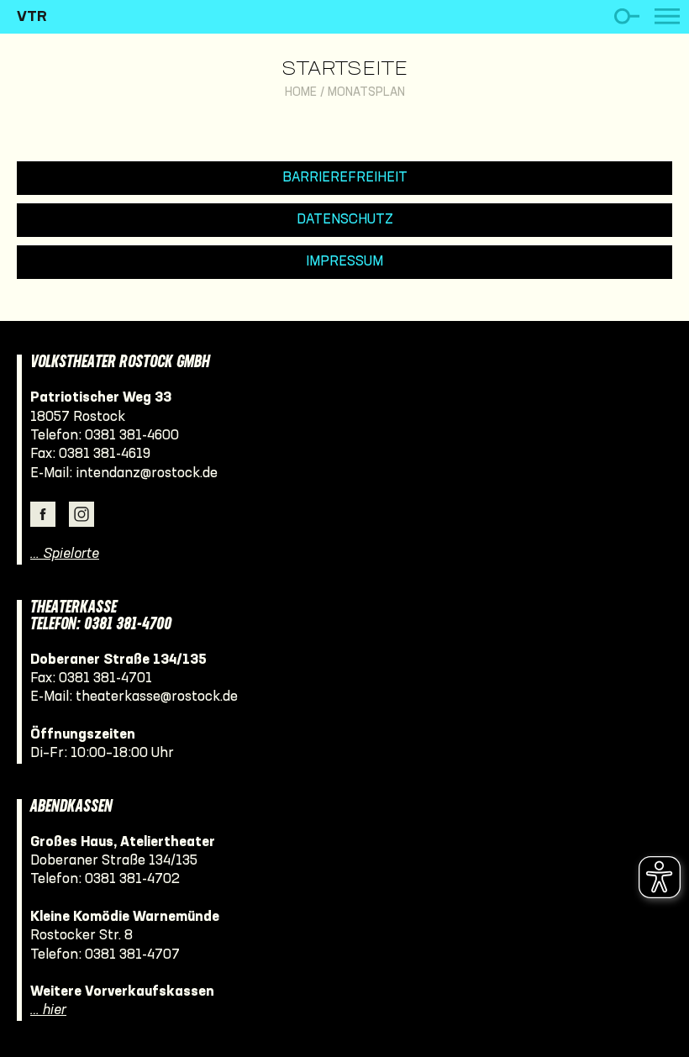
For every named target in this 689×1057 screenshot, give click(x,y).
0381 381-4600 (132, 436)
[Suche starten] (626, 16)
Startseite (344, 70)
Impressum (344, 262)
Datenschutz (345, 220)
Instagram (81, 514)
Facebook (42, 514)
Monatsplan (366, 93)
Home (301, 93)
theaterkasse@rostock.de (157, 697)
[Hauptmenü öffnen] (667, 16)
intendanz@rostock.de (147, 473)
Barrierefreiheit (345, 178)
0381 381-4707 (132, 955)
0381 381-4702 (132, 879)
